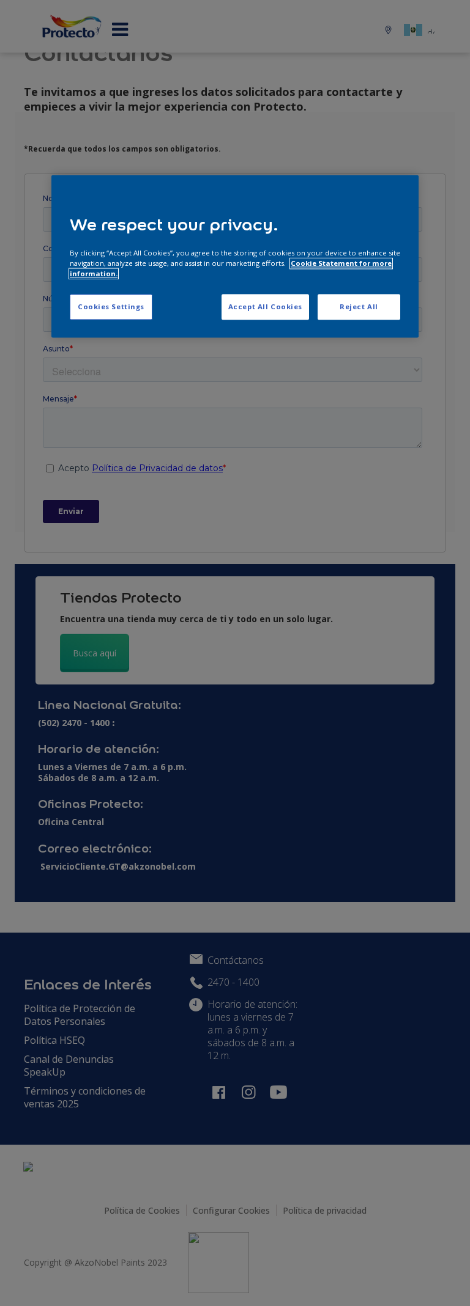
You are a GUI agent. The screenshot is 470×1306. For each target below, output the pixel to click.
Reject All (359, 306)
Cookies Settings (111, 306)
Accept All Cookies (265, 306)
